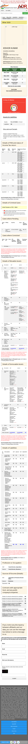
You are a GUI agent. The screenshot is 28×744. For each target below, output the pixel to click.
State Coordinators (14, 726)
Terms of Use (14, 731)
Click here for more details (14, 86)
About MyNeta (14, 721)
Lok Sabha (8, 10)
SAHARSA (15, 17)
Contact (14, 728)
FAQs (14, 733)
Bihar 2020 (9, 17)
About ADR (14, 724)
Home (2, 10)
